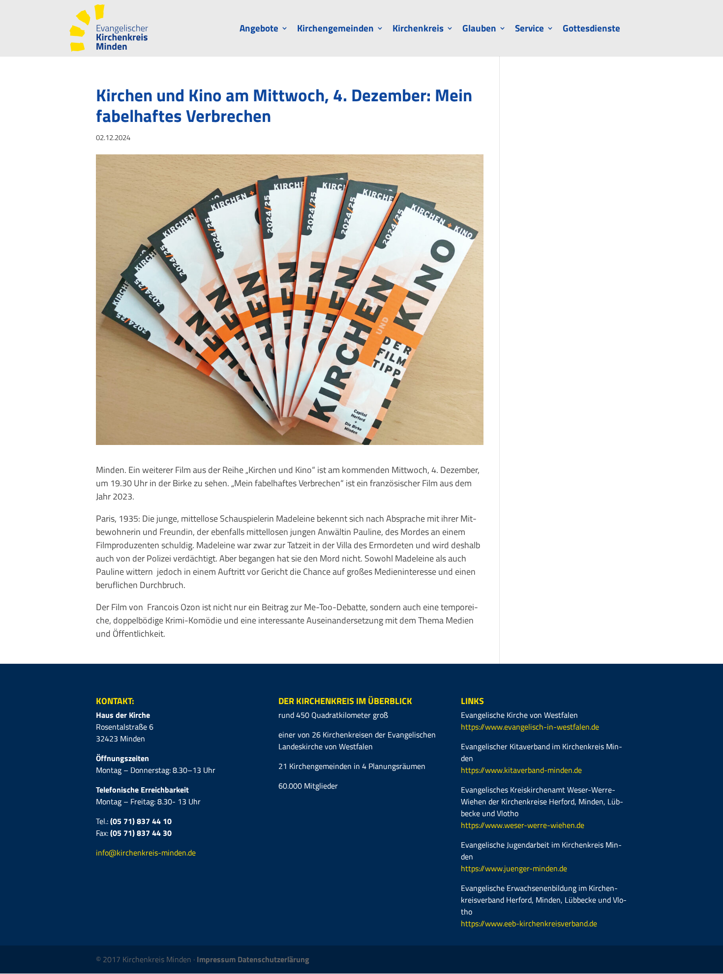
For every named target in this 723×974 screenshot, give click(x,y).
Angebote (259, 30)
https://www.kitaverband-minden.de (521, 770)
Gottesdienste (591, 30)
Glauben (479, 30)
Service (529, 30)
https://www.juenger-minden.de (514, 868)
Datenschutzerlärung (273, 959)
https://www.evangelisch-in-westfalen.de (530, 727)
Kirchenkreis (418, 30)
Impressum (217, 959)
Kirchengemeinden (335, 30)
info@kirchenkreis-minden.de (146, 852)
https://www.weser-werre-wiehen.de (522, 825)
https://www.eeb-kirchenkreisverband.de (529, 923)
